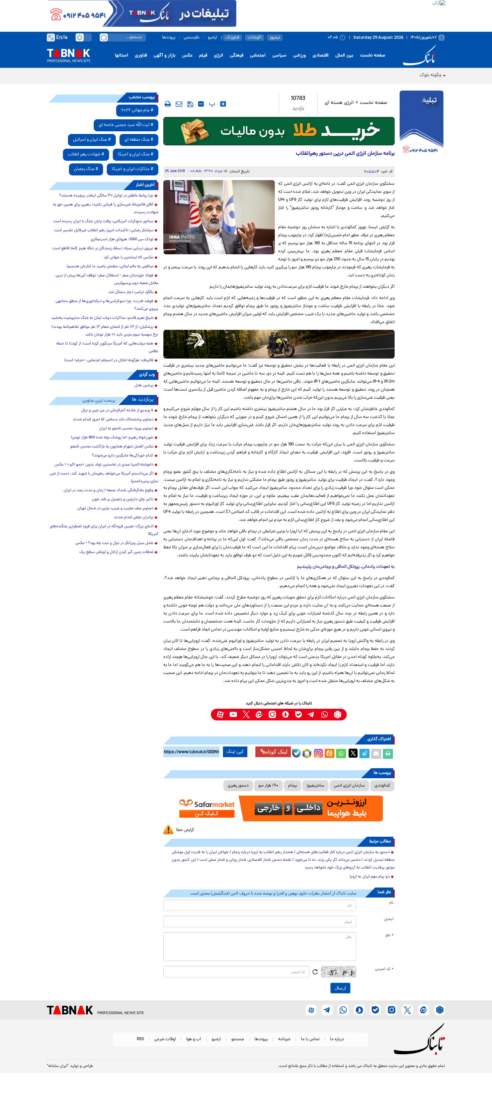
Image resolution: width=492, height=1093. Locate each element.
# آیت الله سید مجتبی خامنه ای (126, 125)
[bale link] (298, 714)
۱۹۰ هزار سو (268, 786)
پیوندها (168, 37)
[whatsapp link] (324, 714)
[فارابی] (279, 131)
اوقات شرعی (165, 1039)
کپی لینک (235, 752)
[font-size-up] (223, 104)
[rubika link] (337, 714)
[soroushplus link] (285, 714)
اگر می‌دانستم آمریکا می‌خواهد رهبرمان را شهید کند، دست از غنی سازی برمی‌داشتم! (104, 478)
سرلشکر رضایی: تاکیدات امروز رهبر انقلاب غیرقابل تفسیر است (103, 231)
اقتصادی (321, 55)
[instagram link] (272, 714)
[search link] (104, 37)
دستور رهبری (238, 786)
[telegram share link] (364, 754)
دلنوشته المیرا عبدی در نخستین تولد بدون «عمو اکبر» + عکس (104, 465)
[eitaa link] (259, 714)
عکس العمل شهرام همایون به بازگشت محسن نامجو (111, 447)
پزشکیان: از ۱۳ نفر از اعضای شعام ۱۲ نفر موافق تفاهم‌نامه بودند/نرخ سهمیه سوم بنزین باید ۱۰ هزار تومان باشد (105, 331)
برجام (292, 786)
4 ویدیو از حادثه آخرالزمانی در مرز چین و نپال (117, 411)
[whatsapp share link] (341, 754)
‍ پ (211, 104)
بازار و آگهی (164, 55)
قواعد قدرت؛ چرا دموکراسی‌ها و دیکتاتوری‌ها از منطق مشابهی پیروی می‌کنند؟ (107, 305)
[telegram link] (311, 714)
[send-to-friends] (179, 104)
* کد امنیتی (384, 969)
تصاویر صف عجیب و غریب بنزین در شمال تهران (115, 509)
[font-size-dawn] (201, 104)
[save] (190, 104)
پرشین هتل (144, 386)
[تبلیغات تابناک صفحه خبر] (421, 124)
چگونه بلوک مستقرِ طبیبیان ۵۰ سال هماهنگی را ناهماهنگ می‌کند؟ (379, 75)
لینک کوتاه (276, 752)
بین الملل (344, 55)
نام (391, 903)
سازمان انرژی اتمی (349, 786)
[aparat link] (220, 714)
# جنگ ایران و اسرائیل (92, 140)
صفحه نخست (372, 55)
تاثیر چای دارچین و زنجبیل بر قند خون (122, 500)
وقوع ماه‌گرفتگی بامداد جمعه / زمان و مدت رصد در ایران (108, 491)
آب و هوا (193, 1039)
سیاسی (279, 55)
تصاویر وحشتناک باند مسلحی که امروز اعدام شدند (113, 420)
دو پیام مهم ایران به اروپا (370, 877)
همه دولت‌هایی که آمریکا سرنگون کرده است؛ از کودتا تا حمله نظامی (107, 348)
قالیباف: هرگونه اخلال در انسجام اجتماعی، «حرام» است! (108, 361)
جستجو (237, 1039)
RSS (140, 1039)
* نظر (389, 936)
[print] (167, 104)
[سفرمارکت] (279, 808)
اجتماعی (258, 55)
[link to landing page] (420, 55)
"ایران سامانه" (58, 1066)
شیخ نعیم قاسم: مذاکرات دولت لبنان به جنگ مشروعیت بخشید (102, 318)
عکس (187, 55)
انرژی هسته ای (339, 103)
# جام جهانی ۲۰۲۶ (137, 110)
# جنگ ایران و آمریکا (135, 154)
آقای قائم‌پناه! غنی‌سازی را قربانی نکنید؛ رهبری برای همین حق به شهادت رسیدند (105, 209)
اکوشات (254, 37)
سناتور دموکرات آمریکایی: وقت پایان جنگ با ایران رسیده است (103, 222)
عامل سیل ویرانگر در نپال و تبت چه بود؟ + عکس (114, 543)
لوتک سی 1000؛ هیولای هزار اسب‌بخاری (122, 240)
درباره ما (337, 1039)
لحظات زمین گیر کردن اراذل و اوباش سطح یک (116, 552)
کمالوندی (382, 786)
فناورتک (232, 37)
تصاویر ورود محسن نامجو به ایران (126, 429)
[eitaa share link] (329, 754)
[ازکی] (340, 13)
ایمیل (389, 919)
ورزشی (299, 55)
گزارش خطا (185, 830)
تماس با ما (310, 1039)
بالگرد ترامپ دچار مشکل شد (130, 292)
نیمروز (275, 37)
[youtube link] (233, 714)
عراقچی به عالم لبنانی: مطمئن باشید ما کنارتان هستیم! (110, 267)
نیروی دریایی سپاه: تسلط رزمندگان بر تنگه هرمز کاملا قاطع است (103, 249)
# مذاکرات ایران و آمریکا (132, 169)
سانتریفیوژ (315, 786)
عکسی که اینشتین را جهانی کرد (128, 258)
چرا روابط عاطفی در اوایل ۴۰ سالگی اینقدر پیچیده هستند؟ (106, 196)
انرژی (218, 55)
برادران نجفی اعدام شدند (133, 518)
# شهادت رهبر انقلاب (86, 154)
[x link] (246, 714)
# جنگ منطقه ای (139, 140)
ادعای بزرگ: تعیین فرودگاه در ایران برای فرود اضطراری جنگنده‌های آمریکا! (104, 530)
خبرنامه (284, 1039)
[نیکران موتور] (279, 344)
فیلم (203, 55)
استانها (121, 55)
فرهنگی (236, 55)
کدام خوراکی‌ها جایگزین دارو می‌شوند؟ (122, 456)
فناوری (141, 55)
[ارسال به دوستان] (376, 754)
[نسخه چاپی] (388, 754)
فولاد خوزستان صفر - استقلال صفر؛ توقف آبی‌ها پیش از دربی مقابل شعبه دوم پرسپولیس (107, 279)
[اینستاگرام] (318, 752)
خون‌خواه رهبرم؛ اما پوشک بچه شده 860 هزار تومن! (112, 438)
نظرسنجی (191, 37)
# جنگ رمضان (86, 169)
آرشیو (212, 37)
